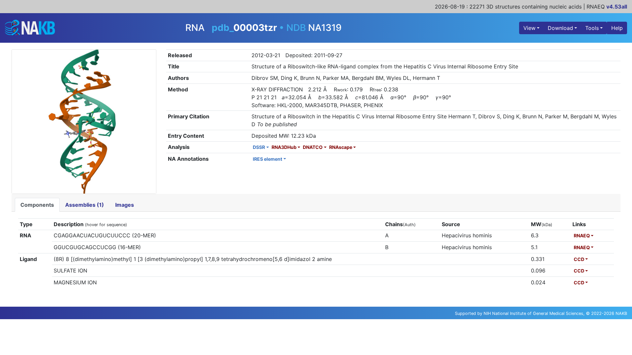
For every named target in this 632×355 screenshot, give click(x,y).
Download (560, 28)
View (529, 28)
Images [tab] (124, 204)
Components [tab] (37, 204)
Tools (592, 28)
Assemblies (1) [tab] (84, 204)
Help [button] (617, 28)
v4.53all (616, 6)
